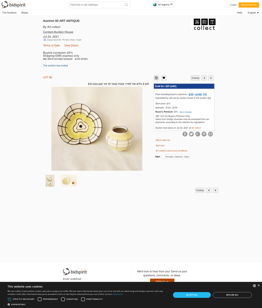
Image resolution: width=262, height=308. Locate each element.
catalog (195, 77)
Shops (24, 12)
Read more (118, 294)
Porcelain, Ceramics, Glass (177, 156)
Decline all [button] (232, 295)
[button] (87, 304)
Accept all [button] (192, 295)
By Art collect (51, 27)
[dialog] (131, 295)
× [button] (258, 285)
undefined (75, 279)
